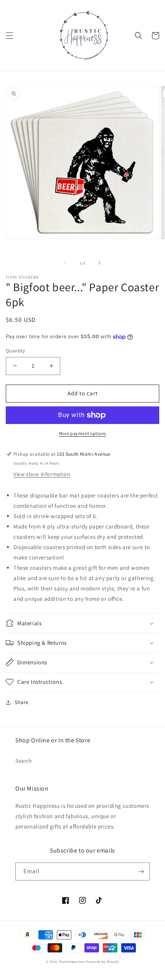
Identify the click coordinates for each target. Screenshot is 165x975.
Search (23, 760)
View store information (41, 474)
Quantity (15, 350)
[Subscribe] (140, 871)
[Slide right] (99, 262)
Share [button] (22, 702)
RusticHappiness (72, 961)
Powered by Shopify (102, 961)
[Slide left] (65, 262)
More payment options (82, 433)
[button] (9, 35)
